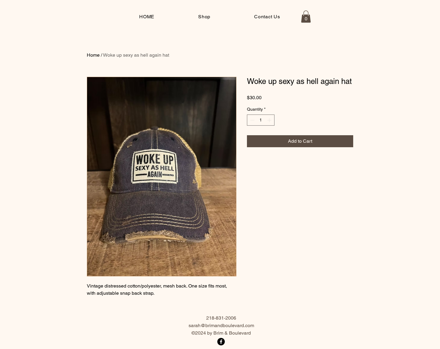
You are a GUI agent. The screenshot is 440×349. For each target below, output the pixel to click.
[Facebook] (221, 341)
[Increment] (270, 120)
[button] (306, 16)
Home (93, 55)
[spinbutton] (260, 120)
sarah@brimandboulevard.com (221, 325)
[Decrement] (251, 120)
